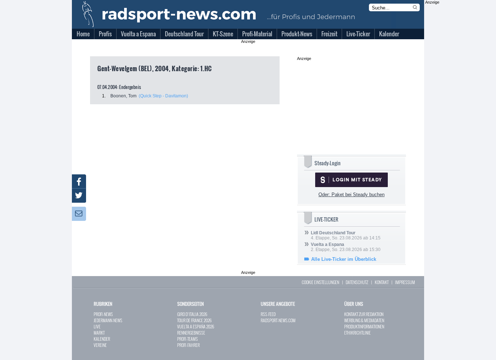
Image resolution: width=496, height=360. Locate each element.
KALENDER (102, 339)
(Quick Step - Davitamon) (163, 95)
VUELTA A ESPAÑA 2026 (195, 326)
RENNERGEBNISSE (191, 332)
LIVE (97, 326)
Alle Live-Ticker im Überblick (343, 259)
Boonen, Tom (123, 95)
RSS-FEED (268, 314)
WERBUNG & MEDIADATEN (364, 320)
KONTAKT (382, 282)
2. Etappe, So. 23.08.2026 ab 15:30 (346, 247)
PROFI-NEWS (103, 314)
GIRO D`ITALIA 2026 (192, 314)
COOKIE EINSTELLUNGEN (320, 282)
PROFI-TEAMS (187, 339)
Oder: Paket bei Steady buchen (351, 194)
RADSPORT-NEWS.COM (278, 320)
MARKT (99, 332)
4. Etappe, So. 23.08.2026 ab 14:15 (346, 235)
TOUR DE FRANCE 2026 (194, 320)
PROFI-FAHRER (188, 345)
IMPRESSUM (405, 282)
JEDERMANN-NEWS (108, 320)
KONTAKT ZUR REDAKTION (363, 314)
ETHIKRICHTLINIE (357, 332)
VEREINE (100, 345)
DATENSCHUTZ (357, 282)
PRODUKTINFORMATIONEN (364, 326)
